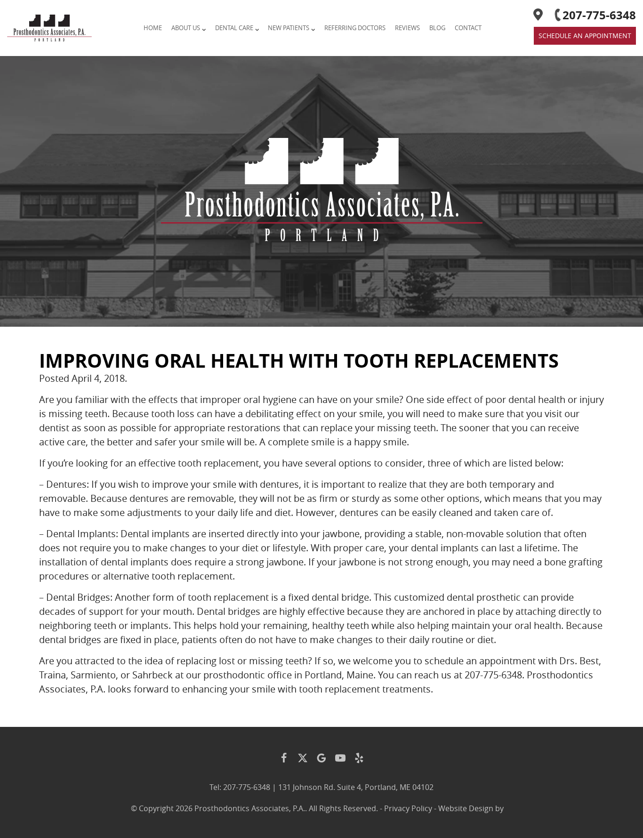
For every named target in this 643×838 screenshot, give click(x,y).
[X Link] (302, 757)
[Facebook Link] (283, 757)
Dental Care (234, 28)
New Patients (288, 28)
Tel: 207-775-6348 (239, 787)
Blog (437, 28)
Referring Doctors (355, 28)
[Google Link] (321, 757)
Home (153, 28)
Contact (468, 28)
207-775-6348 (599, 15)
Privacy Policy (408, 808)
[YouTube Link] (340, 757)
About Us (185, 28)
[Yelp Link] (359, 757)
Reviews (407, 28)
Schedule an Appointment (585, 35)
